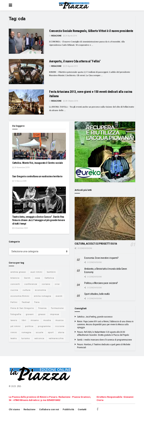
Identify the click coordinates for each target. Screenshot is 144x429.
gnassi (41, 314)
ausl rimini (36, 272)
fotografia (16, 314)
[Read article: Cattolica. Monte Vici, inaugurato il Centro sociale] (39, 146)
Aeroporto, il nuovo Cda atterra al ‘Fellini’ (74, 61)
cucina (14, 290)
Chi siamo (14, 409)
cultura (26, 290)
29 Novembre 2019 (22, 167)
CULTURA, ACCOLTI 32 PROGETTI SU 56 (96, 243)
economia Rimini (20, 296)
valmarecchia (56, 338)
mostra (47, 320)
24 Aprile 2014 (71, 36)
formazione (57, 308)
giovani (30, 314)
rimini (14, 332)
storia (61, 332)
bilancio (15, 278)
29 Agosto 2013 (71, 66)
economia (40, 290)
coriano (46, 284)
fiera (37, 302)
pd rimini (16, 326)
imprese (54, 314)
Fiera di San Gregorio (22, 308)
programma (44, 326)
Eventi (18, 210)
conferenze (30, 284)
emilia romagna (42, 296)
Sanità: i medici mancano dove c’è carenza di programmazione (104, 340)
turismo (25, 338)
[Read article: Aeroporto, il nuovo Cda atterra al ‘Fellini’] (26, 71)
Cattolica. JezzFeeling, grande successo (94, 317)
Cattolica (20, 156)
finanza (42, 308)
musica (59, 320)
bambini (51, 272)
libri (24, 320)
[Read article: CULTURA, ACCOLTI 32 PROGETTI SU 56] (105, 218)
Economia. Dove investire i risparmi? (101, 257)
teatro (14, 338)
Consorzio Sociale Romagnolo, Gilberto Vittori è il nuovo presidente (91, 31)
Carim (27, 278)
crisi (57, 284)
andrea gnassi (18, 272)
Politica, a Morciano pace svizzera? (101, 283)
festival (26, 302)
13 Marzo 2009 (20, 181)
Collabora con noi (49, 409)
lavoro (14, 320)
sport (51, 332)
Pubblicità (68, 409)
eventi (59, 296)
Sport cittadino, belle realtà (97, 293)
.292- (19, 386)
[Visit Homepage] (74, 5)
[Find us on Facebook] (97, 409)
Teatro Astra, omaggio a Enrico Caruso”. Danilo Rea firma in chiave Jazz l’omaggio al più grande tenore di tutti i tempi (38, 220)
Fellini (14, 302)
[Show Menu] (10, 5)
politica (29, 326)
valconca (39, 338)
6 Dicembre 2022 (21, 228)
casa (37, 278)
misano (35, 320)
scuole (39, 332)
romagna (26, 332)
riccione (59, 326)
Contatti (82, 409)
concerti (15, 284)
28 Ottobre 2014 (71, 101)
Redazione (56, 36)
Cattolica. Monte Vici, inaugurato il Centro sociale (37, 162)
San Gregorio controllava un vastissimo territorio (37, 176)
